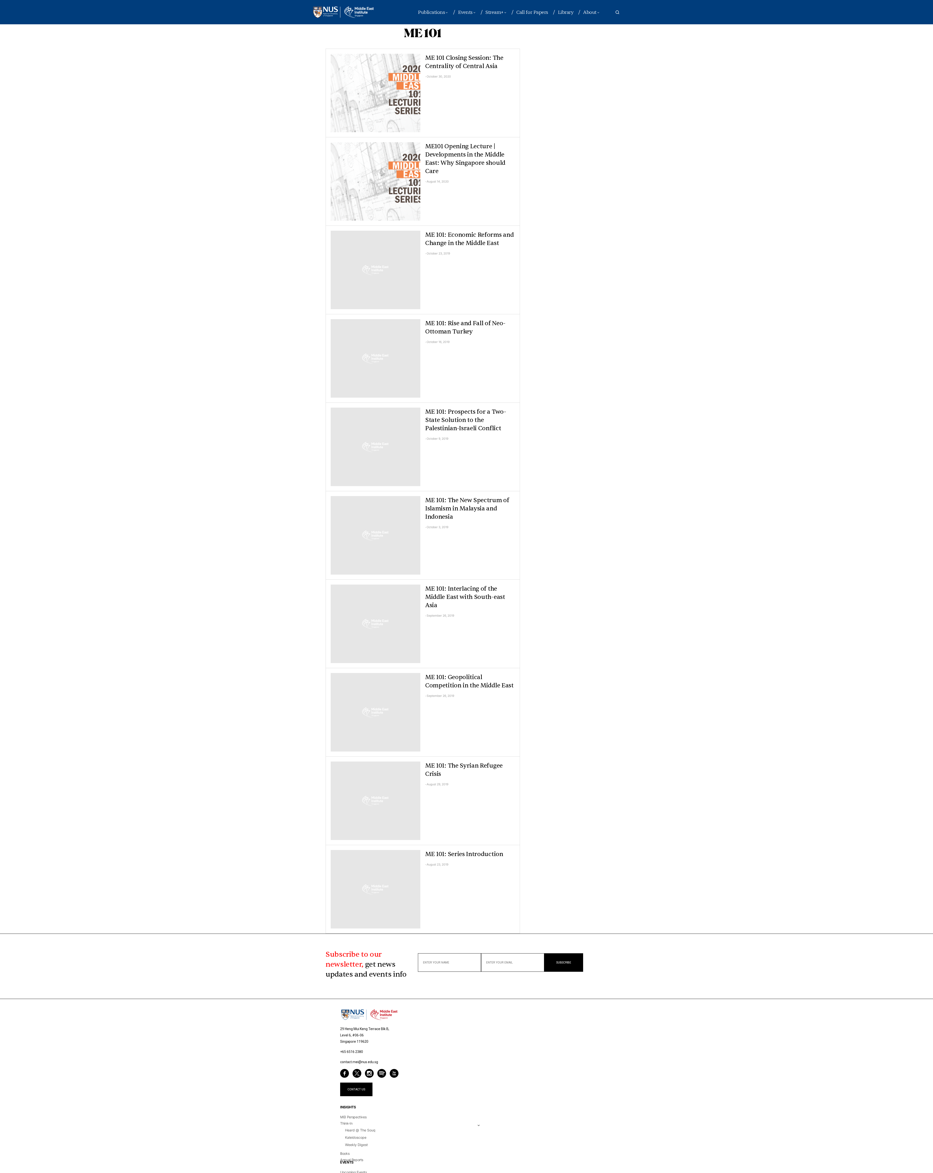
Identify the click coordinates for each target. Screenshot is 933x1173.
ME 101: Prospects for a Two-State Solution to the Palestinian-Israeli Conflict (465, 420)
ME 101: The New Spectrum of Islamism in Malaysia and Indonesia (467, 508)
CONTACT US (356, 1089)
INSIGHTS (348, 1107)
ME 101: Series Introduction (464, 854)
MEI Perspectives (353, 1117)
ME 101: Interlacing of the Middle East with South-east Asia (465, 597)
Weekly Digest (356, 1145)
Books (344, 1153)
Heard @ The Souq (360, 1130)
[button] (617, 12)
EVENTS (347, 1162)
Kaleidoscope (355, 1137)
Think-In (346, 1123)
